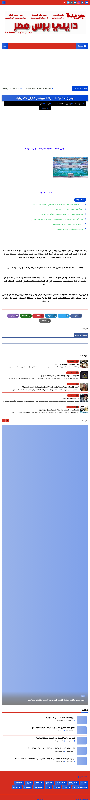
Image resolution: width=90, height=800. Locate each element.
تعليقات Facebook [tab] (81, 335)
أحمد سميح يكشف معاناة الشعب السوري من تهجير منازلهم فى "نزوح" (56, 700)
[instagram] (78, 2)
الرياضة (48, 103)
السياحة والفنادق (79, 787)
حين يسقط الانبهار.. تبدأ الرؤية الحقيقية (59, 88)
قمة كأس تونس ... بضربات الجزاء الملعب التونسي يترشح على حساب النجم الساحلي (57, 219)
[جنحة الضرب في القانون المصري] (84, 364)
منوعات (15, 787)
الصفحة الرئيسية (58, 103)
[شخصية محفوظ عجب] (84, 398)
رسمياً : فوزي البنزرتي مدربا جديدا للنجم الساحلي (67, 209)
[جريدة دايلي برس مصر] (45, 22)
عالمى (66, 787)
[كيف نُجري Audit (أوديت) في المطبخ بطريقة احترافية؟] (82, 740)
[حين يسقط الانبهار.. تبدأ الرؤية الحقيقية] (82, 720)
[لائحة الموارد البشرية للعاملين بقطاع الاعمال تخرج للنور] (84, 409)
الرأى (28, 782)
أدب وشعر (60, 782)
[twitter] (68, 2)
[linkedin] (75, 2)
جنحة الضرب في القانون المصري (67, 364)
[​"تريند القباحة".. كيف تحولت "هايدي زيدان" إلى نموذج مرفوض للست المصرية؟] (84, 387)
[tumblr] (71, 2)
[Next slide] (3, 420)
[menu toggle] (86, 2)
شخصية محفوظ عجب (71, 398)
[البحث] (3, 2)
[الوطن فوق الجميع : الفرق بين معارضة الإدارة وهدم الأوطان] (82, 730)
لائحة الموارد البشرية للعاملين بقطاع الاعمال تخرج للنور (59, 409)
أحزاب (83, 782)
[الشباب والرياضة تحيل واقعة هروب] (82, 751)
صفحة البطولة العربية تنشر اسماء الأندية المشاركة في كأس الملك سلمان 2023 (57, 204)
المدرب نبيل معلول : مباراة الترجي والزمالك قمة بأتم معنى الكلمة (62, 214)
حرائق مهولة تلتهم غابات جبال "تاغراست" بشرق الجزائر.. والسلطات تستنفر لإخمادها (45, 758)
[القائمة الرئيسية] (5, 46)
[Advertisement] (45, 69)
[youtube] (64, 2)
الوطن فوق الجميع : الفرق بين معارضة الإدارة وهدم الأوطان (21, 88)
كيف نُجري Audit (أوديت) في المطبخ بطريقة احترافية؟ (55, 738)
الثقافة (38, 782)
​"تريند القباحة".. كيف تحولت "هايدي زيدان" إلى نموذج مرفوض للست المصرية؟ (50, 387)
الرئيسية (81, 45)
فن (47, 787)
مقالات (26, 787)
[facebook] (82, 2)
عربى (41, 103)
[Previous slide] (7, 420)
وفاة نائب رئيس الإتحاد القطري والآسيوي (70, 229)
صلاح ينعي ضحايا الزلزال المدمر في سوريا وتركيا (68, 224)
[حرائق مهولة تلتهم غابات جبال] (82, 761)
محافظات (38, 787)
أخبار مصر (72, 782)
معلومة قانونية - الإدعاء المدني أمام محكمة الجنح (60, 375)
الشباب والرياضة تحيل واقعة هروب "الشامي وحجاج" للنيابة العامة (51, 748)
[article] (45, 565)
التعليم (48, 782)
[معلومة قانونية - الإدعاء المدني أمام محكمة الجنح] (84, 375)
